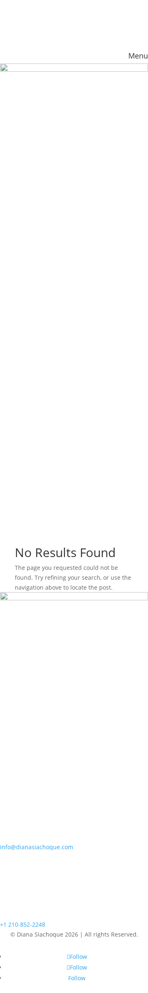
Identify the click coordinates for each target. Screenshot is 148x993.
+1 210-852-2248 (22, 924)
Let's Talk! (27, 129)
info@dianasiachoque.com (36, 847)
